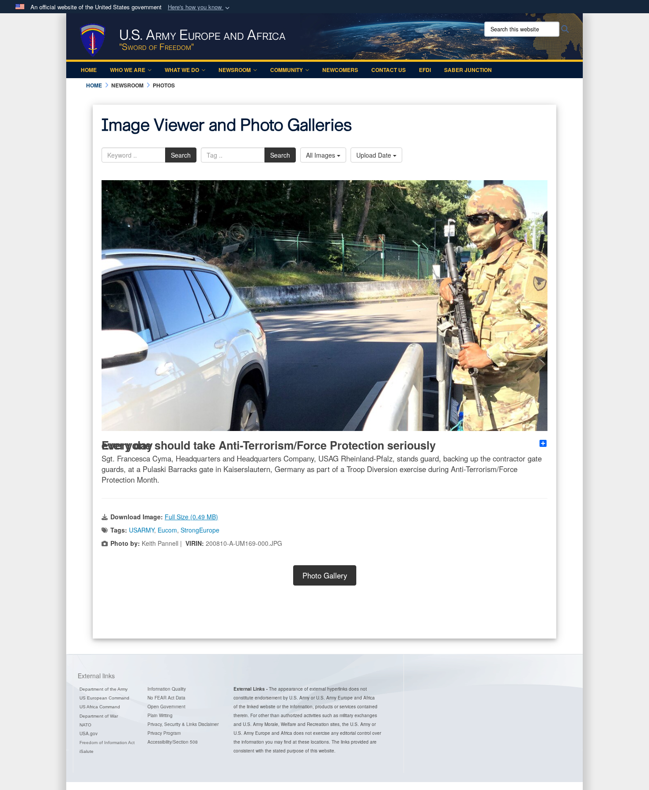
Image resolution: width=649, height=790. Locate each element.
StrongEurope (200, 529)
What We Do (182, 70)
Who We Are (127, 70)
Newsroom (235, 70)
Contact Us (388, 70)
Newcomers (340, 70)
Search (181, 155)
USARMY (141, 529)
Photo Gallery (324, 575)
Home (89, 70)
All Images (321, 155)
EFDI (425, 70)
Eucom (167, 529)
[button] (199, 7)
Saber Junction (468, 70)
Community (286, 70)
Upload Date (374, 155)
